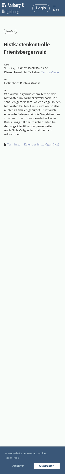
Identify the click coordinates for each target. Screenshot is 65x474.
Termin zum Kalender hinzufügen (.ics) (33, 144)
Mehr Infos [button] (12, 457)
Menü (56, 9)
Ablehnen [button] (18, 465)
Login (41, 8)
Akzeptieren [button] (46, 465)
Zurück (10, 31)
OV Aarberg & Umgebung (13, 8)
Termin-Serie (50, 72)
